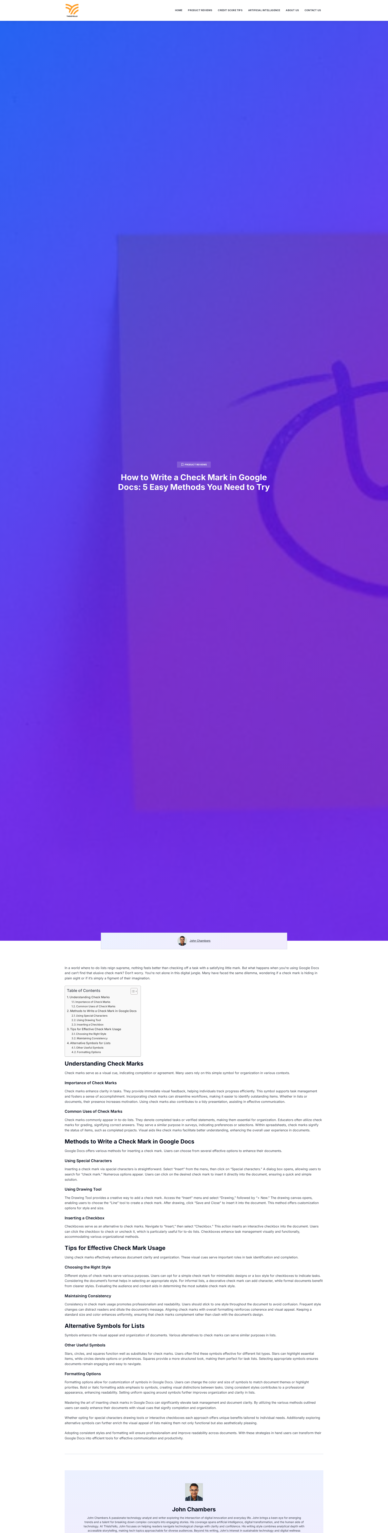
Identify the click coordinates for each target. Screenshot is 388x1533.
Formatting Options (89, 1052)
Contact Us (313, 10)
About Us (292, 10)
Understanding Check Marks (90, 997)
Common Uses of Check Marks (95, 1006)
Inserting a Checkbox (90, 1024)
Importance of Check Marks (92, 1001)
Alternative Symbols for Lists (90, 1043)
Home (178, 10)
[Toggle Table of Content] (132, 991)
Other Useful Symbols (89, 1047)
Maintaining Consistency (92, 1038)
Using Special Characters (92, 1015)
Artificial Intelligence (264, 10)
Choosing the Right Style (91, 1033)
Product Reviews (200, 10)
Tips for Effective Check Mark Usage (95, 1029)
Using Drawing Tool (89, 1020)
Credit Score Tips (230, 10)
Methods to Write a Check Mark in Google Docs (103, 1011)
